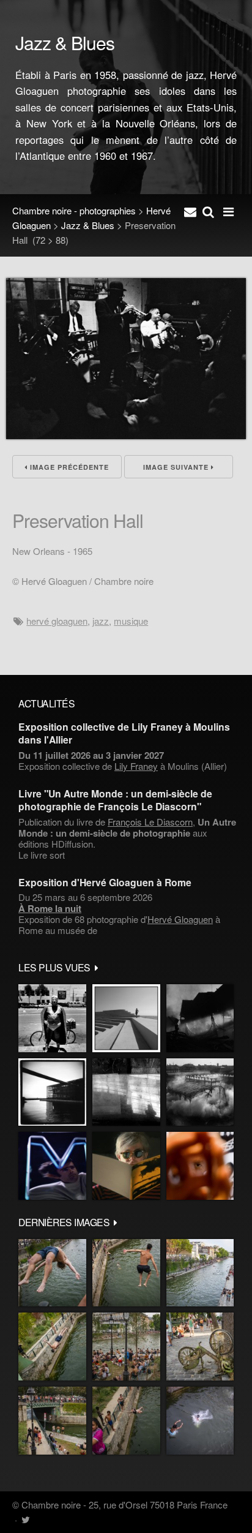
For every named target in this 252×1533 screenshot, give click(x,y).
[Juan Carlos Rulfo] (200, 1166)
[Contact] (190, 210)
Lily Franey (136, 765)
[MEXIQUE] (52, 1018)
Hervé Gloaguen (180, 919)
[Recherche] (208, 210)
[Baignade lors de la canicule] (52, 1273)
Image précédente (68, 467)
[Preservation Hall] (126, 435)
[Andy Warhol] (126, 1166)
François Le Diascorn (150, 821)
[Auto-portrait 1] (126, 1092)
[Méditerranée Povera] (126, 1018)
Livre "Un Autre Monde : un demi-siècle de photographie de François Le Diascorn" (115, 799)
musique (131, 620)
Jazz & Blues (87, 225)
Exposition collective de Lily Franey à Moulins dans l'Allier (124, 733)
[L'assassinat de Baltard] (200, 1018)
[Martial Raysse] (52, 1166)
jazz (100, 620)
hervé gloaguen (56, 620)
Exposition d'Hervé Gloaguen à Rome (104, 882)
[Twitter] (25, 1519)
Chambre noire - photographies (74, 210)
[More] (96, 967)
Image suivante (177, 467)
